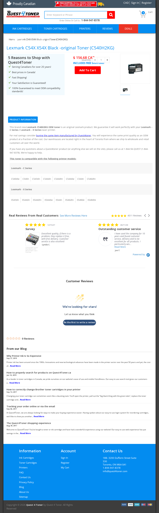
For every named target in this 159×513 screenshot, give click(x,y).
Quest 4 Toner (34, 504)
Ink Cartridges (26, 457)
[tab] (23, 119)
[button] (145, 215)
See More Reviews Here (73, 215)
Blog (21, 487)
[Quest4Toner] (23, 13)
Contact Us (25, 477)
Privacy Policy (26, 482)
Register (65, 462)
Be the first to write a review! (79, 322)
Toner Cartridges (28, 462)
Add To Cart (87, 70)
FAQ (21, 472)
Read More (103, 246)
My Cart (65, 467)
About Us (24, 491)
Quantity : (87, 60)
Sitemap (23, 496)
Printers (23, 467)
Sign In (64, 457)
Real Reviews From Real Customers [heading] (33, 215)
